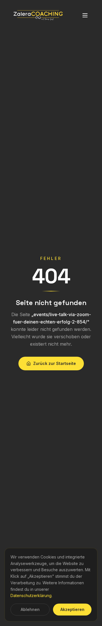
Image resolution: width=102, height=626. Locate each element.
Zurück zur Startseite (54, 363)
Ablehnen (30, 609)
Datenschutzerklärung (31, 595)
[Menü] (85, 15)
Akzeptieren (72, 609)
